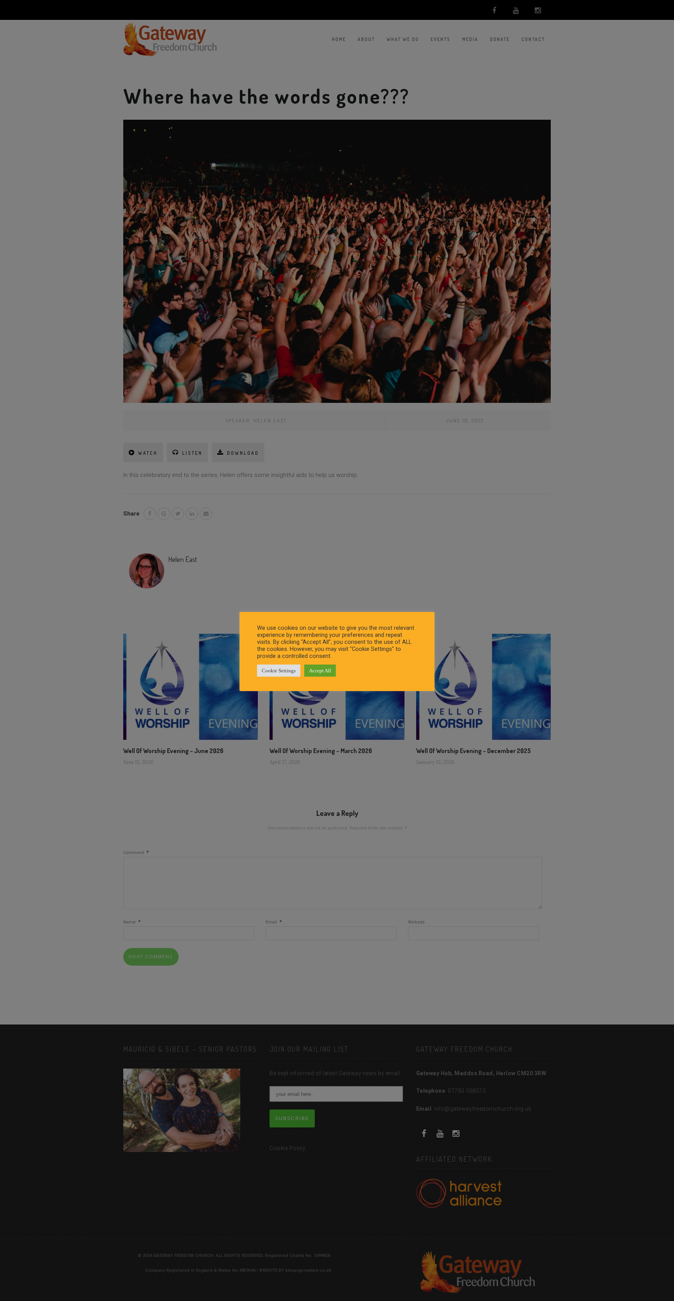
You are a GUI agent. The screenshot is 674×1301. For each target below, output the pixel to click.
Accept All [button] (320, 671)
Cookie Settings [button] (279, 671)
